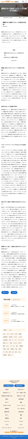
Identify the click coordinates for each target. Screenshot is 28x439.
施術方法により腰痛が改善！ (11, 57)
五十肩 (12, 334)
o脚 (12, 352)
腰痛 (4, 346)
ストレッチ (13, 346)
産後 (16, 352)
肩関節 (20, 334)
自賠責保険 (5, 337)
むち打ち (15, 337)
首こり (19, 352)
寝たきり (20, 343)
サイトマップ (21, 428)
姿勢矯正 (5, 355)
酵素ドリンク (5, 343)
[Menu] (25, 1)
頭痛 (10, 352)
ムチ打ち (20, 337)
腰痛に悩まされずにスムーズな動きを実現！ (14, 54)
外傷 (10, 340)
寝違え (20, 349)
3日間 (11, 343)
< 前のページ (5, 292)
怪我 (4, 334)
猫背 (16, 349)
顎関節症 (21, 346)
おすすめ (15, 343)
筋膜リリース (10, 355)
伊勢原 (4, 349)
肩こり (8, 346)
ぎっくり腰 (5, 352)
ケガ (15, 340)
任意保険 (10, 337)
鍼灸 (17, 346)
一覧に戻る (14, 292)
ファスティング (21, 340)
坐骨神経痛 (5, 340)
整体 (8, 349)
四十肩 (16, 334)
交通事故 (12, 349)
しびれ (8, 334)
